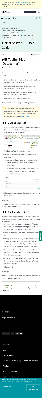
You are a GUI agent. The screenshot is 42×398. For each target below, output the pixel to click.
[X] (8, 334)
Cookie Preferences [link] (10, 377)
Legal (5, 350)
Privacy (6, 345)
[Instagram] (12, 334)
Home (4, 28)
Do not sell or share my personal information (20, 361)
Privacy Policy (6, 386)
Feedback (6, 366)
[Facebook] (4, 334)
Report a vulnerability (11, 372)
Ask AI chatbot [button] (22, 2)
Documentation (8, 18)
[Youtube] (21, 334)
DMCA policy (8, 355)
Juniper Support (26, 116)
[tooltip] (31, 55)
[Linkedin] (17, 334)
